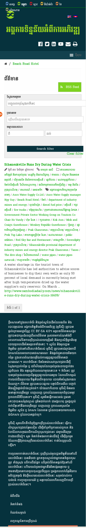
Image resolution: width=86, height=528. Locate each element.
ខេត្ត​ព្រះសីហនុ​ (56, 230)
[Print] (75, 44)
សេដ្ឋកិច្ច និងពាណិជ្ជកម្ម (38, 174)
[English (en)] (69, 16)
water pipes (49, 255)
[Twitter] (47, 44)
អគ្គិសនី (67, 205)
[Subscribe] (68, 44)
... (59, 286)
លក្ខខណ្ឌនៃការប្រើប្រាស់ (23, 521)
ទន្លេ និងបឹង (73, 184)
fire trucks (20, 210)
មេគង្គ (12, 4)
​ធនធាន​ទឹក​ (37, 189)
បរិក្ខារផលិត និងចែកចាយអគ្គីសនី (28, 179)
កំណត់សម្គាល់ (18, 512)
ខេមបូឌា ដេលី (47, 169)
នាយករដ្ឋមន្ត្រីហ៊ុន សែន (35, 235)
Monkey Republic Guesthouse (48, 225)
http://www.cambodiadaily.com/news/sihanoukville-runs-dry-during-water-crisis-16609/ (42, 293)
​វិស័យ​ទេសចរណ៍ (31, 255)
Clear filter (75, 154)
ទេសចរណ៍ (25, 189)
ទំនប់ (43, 200)
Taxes (75, 250)
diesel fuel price (52, 205)
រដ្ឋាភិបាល (50, 179)
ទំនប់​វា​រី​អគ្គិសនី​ (11, 184)
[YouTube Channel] (60, 44)
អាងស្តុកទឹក (58, 240)
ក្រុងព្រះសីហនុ (10, 189)
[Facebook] (40, 44)
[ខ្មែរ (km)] (75, 16)
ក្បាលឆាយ (45, 220)
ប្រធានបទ (11, 112)
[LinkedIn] (54, 44)
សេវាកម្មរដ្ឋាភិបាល (66, 179)
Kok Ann (58, 220)
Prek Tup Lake (13, 235)
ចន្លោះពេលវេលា (15, 126)
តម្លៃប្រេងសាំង (35, 210)
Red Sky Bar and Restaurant (33, 240)
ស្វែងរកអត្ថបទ (14, 96)
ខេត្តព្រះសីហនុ (71, 230)
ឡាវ (35, 4)
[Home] (5, 63)
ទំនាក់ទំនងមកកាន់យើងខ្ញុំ (45, 436)
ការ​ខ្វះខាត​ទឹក (23, 260)
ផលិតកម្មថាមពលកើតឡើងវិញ (52, 184)
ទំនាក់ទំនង (16, 504)
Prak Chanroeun (38, 230)
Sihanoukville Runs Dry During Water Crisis (37, 164)
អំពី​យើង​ (15, 496)
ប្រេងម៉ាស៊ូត (35, 205)
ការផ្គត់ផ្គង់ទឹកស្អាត (40, 260)
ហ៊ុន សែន (30, 220)
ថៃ (60, 4)
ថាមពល (55, 174)
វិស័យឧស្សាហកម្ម (28, 184)
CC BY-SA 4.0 (40, 331)
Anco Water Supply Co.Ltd (28, 195)
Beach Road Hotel (26, 63)
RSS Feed (72, 87)
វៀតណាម (14, 10)
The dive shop (12, 255)
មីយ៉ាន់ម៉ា (48, 4)
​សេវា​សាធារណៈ (56, 235)
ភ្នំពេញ (71, 225)
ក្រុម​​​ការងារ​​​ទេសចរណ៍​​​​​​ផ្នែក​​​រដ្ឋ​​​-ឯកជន (60, 210)
